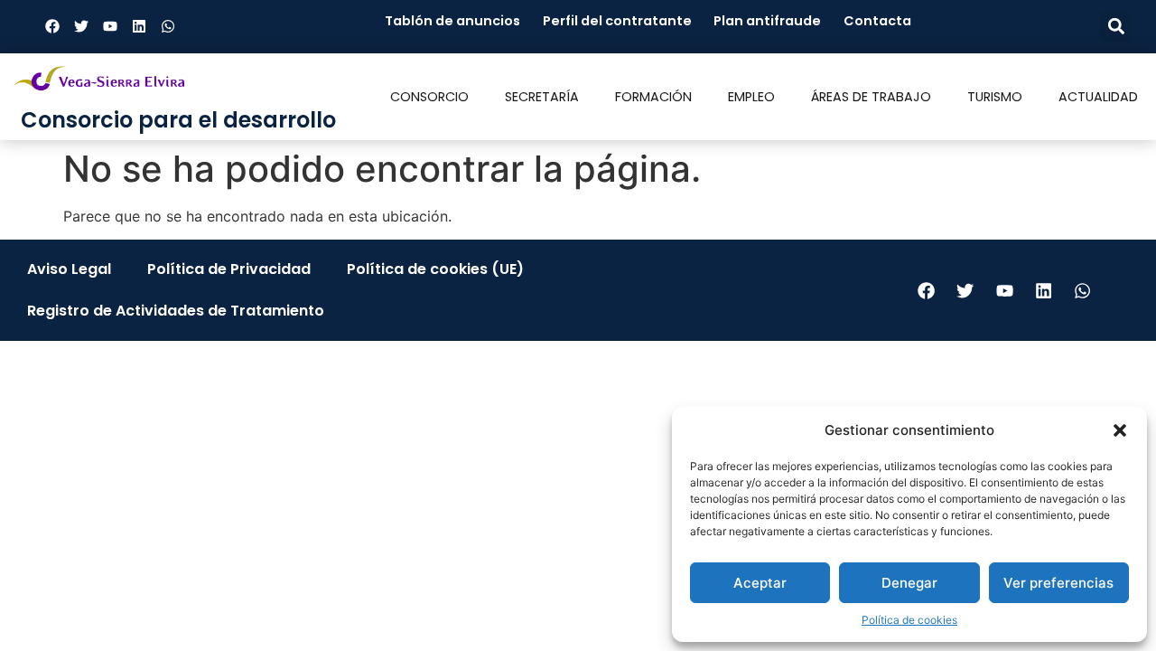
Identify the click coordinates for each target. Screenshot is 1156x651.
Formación (653, 97)
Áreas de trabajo (871, 97)
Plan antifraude (767, 21)
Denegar (909, 582)
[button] (1120, 430)
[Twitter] (81, 26)
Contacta (877, 21)
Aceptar (760, 582)
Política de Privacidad (229, 269)
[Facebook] (52, 26)
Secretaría (542, 97)
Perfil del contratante (617, 21)
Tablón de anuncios (452, 21)
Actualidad (1098, 97)
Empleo (751, 97)
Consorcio (429, 97)
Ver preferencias (1058, 582)
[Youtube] (110, 26)
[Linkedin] (139, 26)
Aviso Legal (69, 269)
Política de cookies (909, 620)
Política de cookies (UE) (435, 269)
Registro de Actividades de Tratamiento (175, 310)
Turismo (994, 97)
